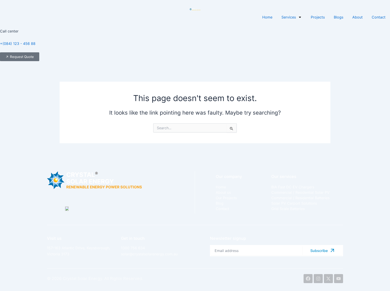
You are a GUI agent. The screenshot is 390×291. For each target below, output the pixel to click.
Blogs (338, 17)
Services (288, 17)
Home (267, 17)
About (357, 17)
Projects (318, 17)
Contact (378, 17)
